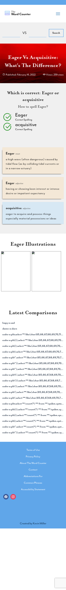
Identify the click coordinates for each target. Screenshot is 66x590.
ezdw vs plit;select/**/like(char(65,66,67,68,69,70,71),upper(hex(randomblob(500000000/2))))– (33, 334)
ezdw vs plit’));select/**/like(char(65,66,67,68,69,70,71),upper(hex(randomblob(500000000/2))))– (33, 386)
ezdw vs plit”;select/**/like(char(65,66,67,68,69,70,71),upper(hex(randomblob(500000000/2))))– (33, 357)
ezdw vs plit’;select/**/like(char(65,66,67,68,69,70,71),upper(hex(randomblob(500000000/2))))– (33, 397)
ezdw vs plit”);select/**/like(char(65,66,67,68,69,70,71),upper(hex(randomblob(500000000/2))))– (33, 369)
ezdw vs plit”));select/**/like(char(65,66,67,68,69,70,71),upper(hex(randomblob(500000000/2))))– (33, 363)
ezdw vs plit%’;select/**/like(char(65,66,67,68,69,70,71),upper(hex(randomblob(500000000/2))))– (33, 374)
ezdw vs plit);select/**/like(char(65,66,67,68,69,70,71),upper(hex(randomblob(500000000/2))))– (33, 351)
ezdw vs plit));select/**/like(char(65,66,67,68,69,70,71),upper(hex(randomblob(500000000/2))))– (33, 346)
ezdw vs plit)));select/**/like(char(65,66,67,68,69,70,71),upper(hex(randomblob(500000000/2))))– (33, 340)
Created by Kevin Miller (33, 523)
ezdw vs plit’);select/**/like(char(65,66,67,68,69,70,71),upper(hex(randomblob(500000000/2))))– (33, 392)
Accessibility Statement (33, 489)
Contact (33, 469)
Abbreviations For (33, 476)
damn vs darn (9, 328)
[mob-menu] (58, 13)
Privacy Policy (33, 456)
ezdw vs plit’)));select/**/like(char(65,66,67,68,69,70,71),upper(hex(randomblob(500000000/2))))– (33, 380)
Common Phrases (33, 482)
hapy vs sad (8, 322)
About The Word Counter (33, 463)
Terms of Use (33, 450)
